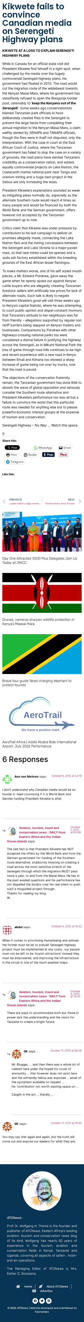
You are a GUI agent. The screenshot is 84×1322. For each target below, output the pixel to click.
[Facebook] (35, 1301)
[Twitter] (42, 1301)
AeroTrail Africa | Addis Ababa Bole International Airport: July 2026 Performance (39, 744)
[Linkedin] (49, 1301)
